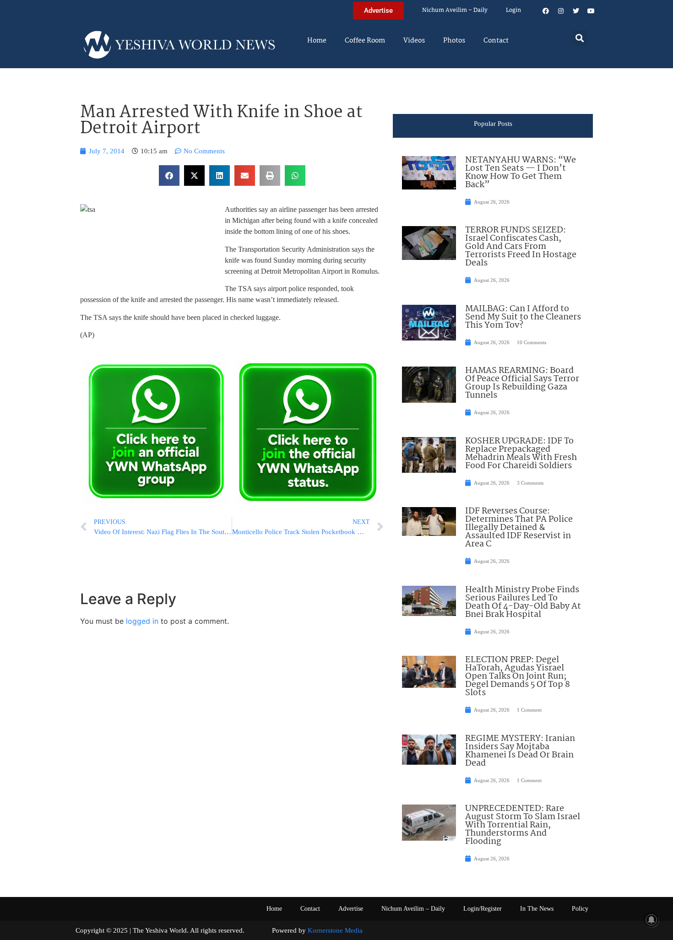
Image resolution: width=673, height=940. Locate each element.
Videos (414, 40)
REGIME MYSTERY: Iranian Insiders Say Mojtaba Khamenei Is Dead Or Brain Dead (520, 751)
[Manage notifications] (651, 920)
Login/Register (482, 908)
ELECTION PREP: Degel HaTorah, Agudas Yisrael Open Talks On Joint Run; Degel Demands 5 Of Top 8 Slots (517, 676)
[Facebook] (545, 11)
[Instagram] (560, 11)
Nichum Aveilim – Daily (455, 10)
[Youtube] (591, 11)
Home (316, 40)
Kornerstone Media (335, 930)
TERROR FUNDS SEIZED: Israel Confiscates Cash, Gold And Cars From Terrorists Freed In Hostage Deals (520, 246)
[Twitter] (576, 11)
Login (513, 10)
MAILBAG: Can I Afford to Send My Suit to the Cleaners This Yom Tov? (523, 317)
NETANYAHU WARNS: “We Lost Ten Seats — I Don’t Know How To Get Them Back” (520, 172)
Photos (454, 40)
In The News (537, 908)
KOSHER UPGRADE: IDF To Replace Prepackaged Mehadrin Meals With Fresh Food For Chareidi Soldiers (521, 453)
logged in (142, 621)
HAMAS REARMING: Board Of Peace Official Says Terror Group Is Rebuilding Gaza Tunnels (522, 383)
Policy (580, 908)
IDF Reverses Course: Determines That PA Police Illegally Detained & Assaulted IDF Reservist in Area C (519, 527)
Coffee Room (365, 40)
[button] (579, 37)
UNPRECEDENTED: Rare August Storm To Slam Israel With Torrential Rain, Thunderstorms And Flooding (522, 825)
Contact (496, 40)
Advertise (350, 908)
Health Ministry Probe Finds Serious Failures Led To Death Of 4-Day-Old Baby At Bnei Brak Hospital (523, 602)
